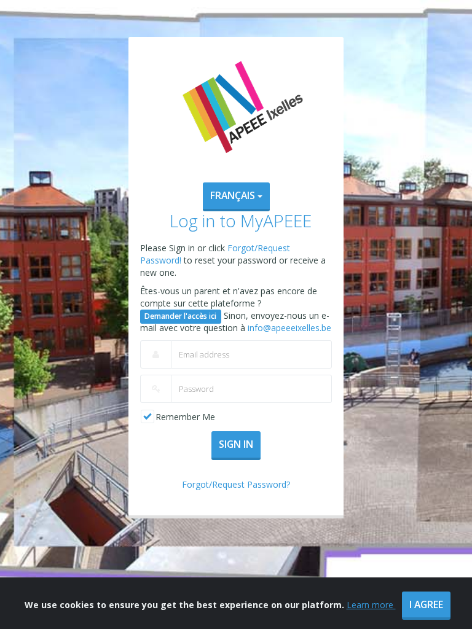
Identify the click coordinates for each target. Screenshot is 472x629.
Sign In (236, 444)
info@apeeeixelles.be (289, 328)
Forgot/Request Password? (236, 484)
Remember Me (185, 417)
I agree (426, 604)
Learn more (371, 605)
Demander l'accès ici (180, 316)
